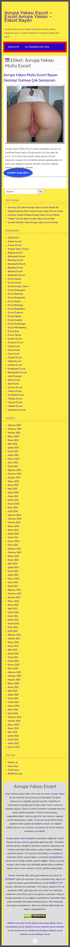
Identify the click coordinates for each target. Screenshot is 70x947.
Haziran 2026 (14, 432)
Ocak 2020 (13, 698)
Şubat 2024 (13, 533)
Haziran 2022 (14, 597)
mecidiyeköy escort (15, 927)
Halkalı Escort (14, 361)
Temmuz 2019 (14, 717)
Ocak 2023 (13, 571)
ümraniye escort (42, 934)
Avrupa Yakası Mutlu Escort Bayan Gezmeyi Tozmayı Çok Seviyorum (30, 77)
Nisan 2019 (13, 728)
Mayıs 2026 (13, 436)
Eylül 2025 (13, 466)
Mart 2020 (12, 691)
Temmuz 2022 (14, 593)
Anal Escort (13, 237)
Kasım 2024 (13, 504)
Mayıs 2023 (13, 556)
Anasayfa (13, 47)
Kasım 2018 (13, 747)
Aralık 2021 (13, 620)
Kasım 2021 (13, 623)
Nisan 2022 (13, 605)
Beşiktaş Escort (15, 267)
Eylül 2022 (13, 586)
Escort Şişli (13, 331)
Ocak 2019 (13, 739)
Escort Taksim (14, 335)
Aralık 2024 (13, 500)
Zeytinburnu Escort (17, 410)
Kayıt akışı (13, 766)
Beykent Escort (15, 271)
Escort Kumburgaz (16, 324)
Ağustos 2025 (14, 470)
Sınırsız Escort (15, 387)
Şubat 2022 (13, 612)
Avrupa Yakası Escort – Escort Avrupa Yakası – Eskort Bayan (28, 16)
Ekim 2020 (13, 668)
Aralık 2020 (13, 661)
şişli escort (26, 923)
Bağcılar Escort (15, 252)
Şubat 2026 (13, 447)
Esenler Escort (15, 339)
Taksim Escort (14, 391)
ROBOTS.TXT (56, 883)
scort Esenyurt (15, 376)
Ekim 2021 (13, 627)
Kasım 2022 (13, 578)
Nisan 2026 (13, 440)
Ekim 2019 (13, 709)
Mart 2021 (12, 650)
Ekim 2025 (13, 462)
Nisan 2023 (13, 560)
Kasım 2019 (13, 706)
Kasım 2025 (13, 459)
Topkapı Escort (15, 398)
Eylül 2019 (13, 713)
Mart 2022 (12, 608)
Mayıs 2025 (13, 481)
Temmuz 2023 (14, 552)
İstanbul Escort (15, 365)
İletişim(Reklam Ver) (37, 47)
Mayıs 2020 (13, 683)
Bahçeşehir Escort (16, 256)
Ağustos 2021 (14, 635)
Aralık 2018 (13, 743)
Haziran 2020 (14, 679)
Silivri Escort (14, 380)
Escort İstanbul (15, 320)
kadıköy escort (27, 934)
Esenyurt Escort (15, 342)
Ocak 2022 (13, 616)
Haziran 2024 (14, 522)
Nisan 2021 (13, 646)
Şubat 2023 (13, 567)
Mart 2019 (12, 732)
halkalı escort (13, 923)
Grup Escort (13, 354)
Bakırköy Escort (15, 260)
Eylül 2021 (13, 631)
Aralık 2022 (13, 575)
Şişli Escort (13, 383)
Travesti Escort (15, 402)
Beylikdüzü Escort (16, 275)
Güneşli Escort (15, 357)
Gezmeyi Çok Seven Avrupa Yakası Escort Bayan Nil (33, 207)
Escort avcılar (14, 282)
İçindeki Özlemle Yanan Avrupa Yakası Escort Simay (33, 222)
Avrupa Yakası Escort (18, 249)
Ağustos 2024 (14, 515)
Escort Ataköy (14, 279)
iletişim (45, 905)
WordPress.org (15, 773)
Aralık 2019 (13, 702)
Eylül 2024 (13, 511)
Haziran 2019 (14, 721)
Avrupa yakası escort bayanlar (20, 838)
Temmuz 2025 (14, 474)
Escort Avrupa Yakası (18, 286)
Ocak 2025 (13, 496)
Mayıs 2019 (13, 724)
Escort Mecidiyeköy (17, 327)
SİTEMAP (10, 879)
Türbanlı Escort (15, 406)
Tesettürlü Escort (16, 395)
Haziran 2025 (14, 477)
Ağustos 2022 (14, 590)
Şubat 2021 (13, 653)
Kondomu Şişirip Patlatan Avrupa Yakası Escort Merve (33, 215)
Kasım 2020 (13, 665)
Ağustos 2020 (14, 672)
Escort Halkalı (14, 316)
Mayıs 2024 (13, 526)
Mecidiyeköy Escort (17, 372)
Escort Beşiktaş (15, 305)
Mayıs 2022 (13, 601)
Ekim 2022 (13, 582)
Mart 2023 (12, 563)
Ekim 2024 (13, 507)
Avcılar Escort (14, 245)
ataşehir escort (56, 930)
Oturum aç (13, 762)
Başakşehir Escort (16, 264)
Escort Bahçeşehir (16, 290)
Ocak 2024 (13, 537)
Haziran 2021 (14, 638)
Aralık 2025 (13, 455)
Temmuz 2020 (14, 676)
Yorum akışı (13, 770)
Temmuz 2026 (14, 429)
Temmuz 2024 (14, 519)
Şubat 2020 (13, 694)
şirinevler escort (32, 927)
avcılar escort (43, 820)
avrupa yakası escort (53, 923)
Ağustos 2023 (14, 548)
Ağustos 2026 (14, 425)
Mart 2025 (12, 489)
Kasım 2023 (13, 541)
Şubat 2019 (13, 736)
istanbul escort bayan (38, 930)
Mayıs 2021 (13, 642)
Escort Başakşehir (16, 297)
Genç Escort (14, 350)
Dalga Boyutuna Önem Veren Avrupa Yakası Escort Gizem (35, 211)
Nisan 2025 (13, 485)
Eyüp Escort (14, 346)
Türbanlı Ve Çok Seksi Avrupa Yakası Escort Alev (31, 218)
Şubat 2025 (13, 492)
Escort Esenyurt (15, 312)
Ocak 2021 (13, 657)
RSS (24, 894)
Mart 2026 (12, 444)
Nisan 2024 (13, 530)
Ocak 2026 (13, 451)
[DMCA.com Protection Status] (35, 916)
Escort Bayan (14, 301)
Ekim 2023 (13, 545)
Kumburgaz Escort (16, 368)
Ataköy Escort (14, 241)
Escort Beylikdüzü (16, 309)
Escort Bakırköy (15, 294)
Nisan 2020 (13, 687)
